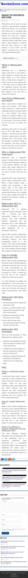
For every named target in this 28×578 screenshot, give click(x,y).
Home (2, 9)
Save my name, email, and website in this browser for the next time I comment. (13, 530)
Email (3, 519)
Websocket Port (8, 9)
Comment (4, 501)
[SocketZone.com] (14, 3)
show (16, 58)
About (3, 573)
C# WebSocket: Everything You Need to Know (13, 557)
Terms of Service (22, 573)
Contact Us (7, 573)
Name (3, 514)
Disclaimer (14, 574)
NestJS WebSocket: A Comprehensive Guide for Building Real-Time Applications (13, 485)
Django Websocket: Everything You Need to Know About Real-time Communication (13, 478)
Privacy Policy (14, 573)
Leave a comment (15, 19)
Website (3, 524)
